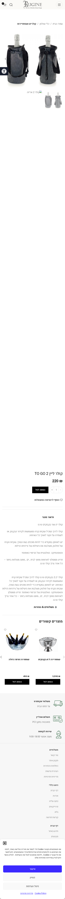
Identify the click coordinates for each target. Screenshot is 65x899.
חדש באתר (53, 831)
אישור (32, 869)
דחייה (32, 877)
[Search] (11, 5)
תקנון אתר (53, 760)
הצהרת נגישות (51, 771)
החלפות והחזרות (50, 766)
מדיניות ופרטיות (26, 893)
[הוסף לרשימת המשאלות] (36, 630)
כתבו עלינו (53, 801)
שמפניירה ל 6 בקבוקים (49, 659)
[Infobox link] (32, 703)
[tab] (32, 517)
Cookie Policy (40, 893)
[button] (4, 71)
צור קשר (54, 755)
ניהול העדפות (32, 886)
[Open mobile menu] (59, 5)
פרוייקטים (53, 806)
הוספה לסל (40, 489)
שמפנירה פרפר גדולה (19, 659)
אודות (55, 795)
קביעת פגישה (52, 817)
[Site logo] (32, 4)
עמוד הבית (58, 24)
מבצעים (54, 836)
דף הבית (54, 790)
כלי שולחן (44, 24)
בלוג (56, 812)
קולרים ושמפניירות (26, 24)
